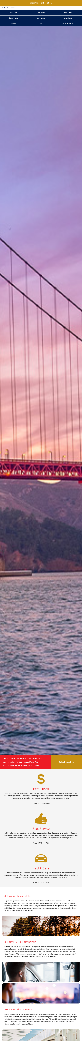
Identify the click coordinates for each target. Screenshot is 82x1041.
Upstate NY (13, 23)
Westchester (68, 18)
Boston (41, 23)
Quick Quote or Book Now (41, 3)
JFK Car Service (9, 8)
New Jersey (68, 13)
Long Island (41, 18)
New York (13, 13)
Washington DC (68, 23)
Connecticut (41, 13)
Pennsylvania (13, 18)
